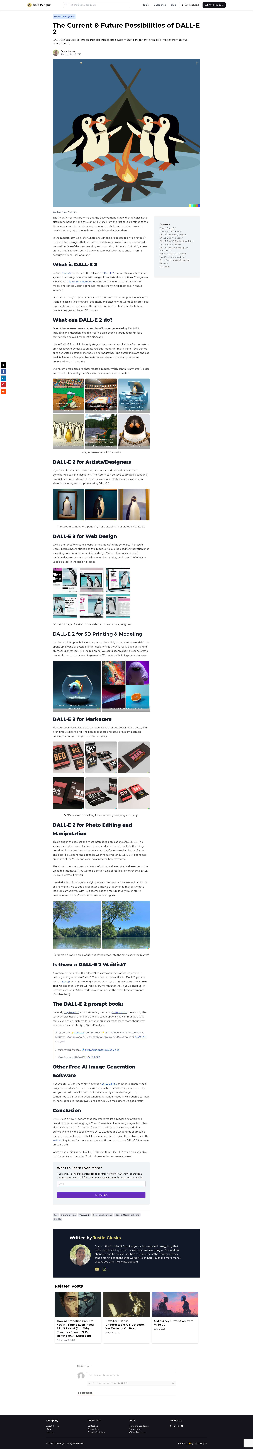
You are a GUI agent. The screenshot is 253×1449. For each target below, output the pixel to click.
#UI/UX (57, 1219)
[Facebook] (3, 371)
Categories (160, 5)
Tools (146, 5)
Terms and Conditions (139, 1426)
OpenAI (66, 273)
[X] (3, 365)
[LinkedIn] (3, 378)
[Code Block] (115, 1383)
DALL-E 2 (108, 273)
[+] (125, 1383)
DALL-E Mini (109, 1083)
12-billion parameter (81, 281)
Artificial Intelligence (64, 16)
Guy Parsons (71, 1012)
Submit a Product (214, 5)
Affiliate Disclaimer (137, 1432)
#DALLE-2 (84, 1215)
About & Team (53, 1426)
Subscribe (101, 1195)
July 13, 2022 (92, 1057)
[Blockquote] (111, 1383)
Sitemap (50, 1432)
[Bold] (89, 1383)
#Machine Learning (102, 1215)
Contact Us (92, 1426)
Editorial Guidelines (96, 1432)
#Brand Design (68, 1215)
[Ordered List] (104, 1383)
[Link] (119, 1383)
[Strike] (100, 1383)
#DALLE (79, 1032)
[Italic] (93, 1383)
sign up (65, 981)
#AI (55, 1215)
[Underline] (96, 1383)
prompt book (119, 1012)
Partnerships (93, 1429)
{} (122, 1383)
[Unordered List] (108, 1383)
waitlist (57, 1140)
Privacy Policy (135, 1429)
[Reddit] (3, 391)
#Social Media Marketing (127, 1215)
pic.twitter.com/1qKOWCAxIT (102, 1049)
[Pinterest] (3, 384)
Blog (173, 5)
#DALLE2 (140, 1037)
